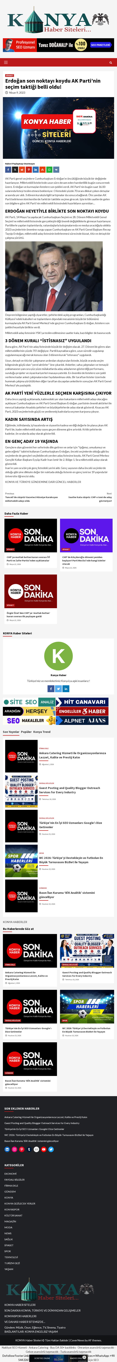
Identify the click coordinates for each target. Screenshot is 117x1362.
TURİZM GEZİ (12, 1263)
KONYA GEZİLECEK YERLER (19, 1203)
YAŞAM (8, 1269)
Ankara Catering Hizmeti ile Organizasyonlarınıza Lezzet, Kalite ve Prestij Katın (26, 976)
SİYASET (9, 75)
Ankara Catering (38, 1347)
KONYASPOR (11, 1209)
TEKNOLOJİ (11, 1257)
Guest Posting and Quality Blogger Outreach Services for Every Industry (41, 1123)
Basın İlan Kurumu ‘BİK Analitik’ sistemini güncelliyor (31, 1140)
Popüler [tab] (26, 732)
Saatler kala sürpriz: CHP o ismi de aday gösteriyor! (90, 497)
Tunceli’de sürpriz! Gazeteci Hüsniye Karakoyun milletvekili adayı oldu (31, 497)
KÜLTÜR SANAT (13, 1215)
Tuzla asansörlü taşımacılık (75, 1351)
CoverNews (77, 1340)
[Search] (111, 63)
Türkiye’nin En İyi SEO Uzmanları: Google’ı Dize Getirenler (34, 1129)
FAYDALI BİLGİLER (46, 783)
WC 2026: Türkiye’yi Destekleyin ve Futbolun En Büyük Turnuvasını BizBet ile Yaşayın (48, 1134)
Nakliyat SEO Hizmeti (14, 1347)
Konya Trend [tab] (41, 732)
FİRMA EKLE (44, 748)
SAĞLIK (8, 1239)
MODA (8, 1227)
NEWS (7, 1233)
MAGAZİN (10, 1221)
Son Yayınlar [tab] (11, 732)
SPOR (41, 853)
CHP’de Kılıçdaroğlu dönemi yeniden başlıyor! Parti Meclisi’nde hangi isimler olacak (83, 561)
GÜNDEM (43, 888)
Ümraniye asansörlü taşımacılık (96, 1347)
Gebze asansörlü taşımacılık (42, 1351)
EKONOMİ (10, 1173)
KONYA (8, 1197)
